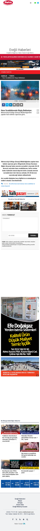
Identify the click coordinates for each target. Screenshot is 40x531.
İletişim (20, 503)
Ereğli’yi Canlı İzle (6, 72)
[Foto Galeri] (38, 3)
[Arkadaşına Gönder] (14, 104)
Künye (20, 501)
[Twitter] (7, 104)
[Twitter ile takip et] (16, 519)
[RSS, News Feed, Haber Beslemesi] (20, 519)
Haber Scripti (18, 524)
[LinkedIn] (10, 104)
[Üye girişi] (23, 519)
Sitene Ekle (20, 505)
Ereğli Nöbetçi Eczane (20, 507)
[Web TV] (35, 3)
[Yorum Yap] (21, 104)
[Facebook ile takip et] (13, 519)
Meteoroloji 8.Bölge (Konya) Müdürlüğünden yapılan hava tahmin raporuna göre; (16, 113)
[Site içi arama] (27, 519)
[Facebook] (3, 104)
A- (38, 113)
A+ (38, 110)
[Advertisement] (20, 26)
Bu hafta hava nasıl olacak (16, 184)
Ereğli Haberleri (20, 499)
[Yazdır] (17, 104)
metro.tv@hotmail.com (26, 512)
